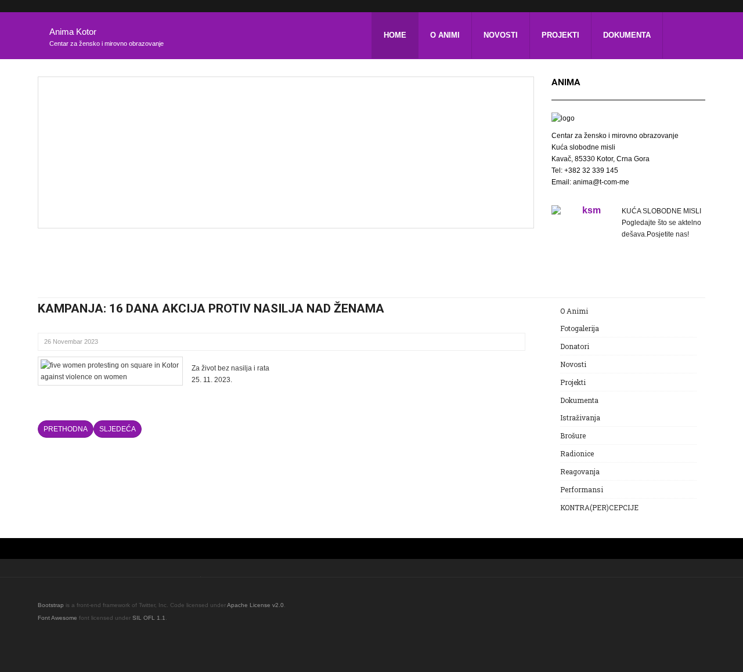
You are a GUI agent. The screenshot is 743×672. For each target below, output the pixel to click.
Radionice (577, 453)
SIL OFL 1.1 (148, 618)
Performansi (581, 489)
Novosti (501, 35)
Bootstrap (51, 605)
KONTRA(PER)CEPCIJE (599, 507)
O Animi (445, 35)
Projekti (560, 35)
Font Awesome (57, 618)
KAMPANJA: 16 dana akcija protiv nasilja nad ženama (211, 308)
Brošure (573, 435)
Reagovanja (580, 471)
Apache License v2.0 (255, 605)
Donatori (574, 346)
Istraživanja (580, 417)
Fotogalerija (579, 328)
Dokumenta (627, 35)
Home (395, 35)
